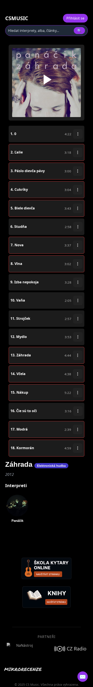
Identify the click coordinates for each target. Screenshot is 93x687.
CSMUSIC (16, 18)
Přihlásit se (75, 18)
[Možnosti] (78, 134)
